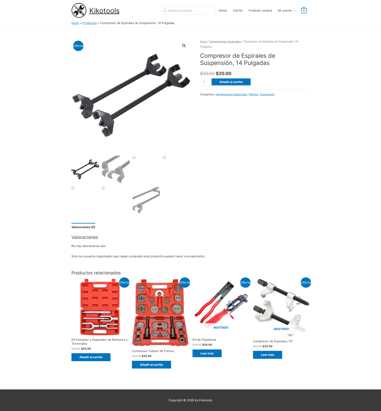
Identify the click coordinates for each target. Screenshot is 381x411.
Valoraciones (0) (83, 227)
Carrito (238, 10)
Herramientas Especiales (225, 41)
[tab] (83, 227)
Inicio (203, 41)
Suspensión (267, 94)
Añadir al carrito (231, 82)
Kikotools (104, 10)
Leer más (207, 353)
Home (223, 10)
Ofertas (253, 94)
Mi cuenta (285, 10)
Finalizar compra (260, 10)
